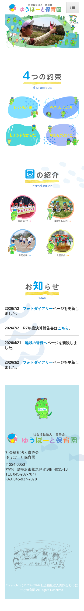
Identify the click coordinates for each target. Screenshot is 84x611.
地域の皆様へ (36, 343)
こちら (63, 328)
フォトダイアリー (38, 309)
